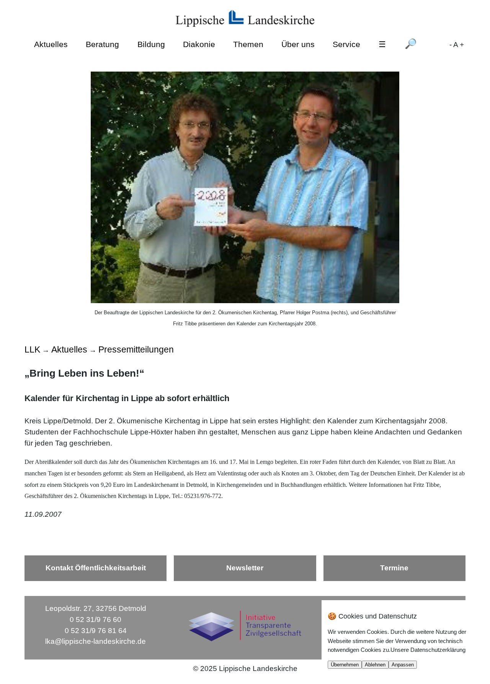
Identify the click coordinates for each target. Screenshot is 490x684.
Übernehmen (345, 665)
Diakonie (199, 43)
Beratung (102, 43)
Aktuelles (51, 43)
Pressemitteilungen (136, 349)
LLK (32, 349)
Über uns (298, 43)
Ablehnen (375, 665)
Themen (248, 43)
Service (346, 43)
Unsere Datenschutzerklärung (428, 649)
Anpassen (403, 665)
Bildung (151, 43)
